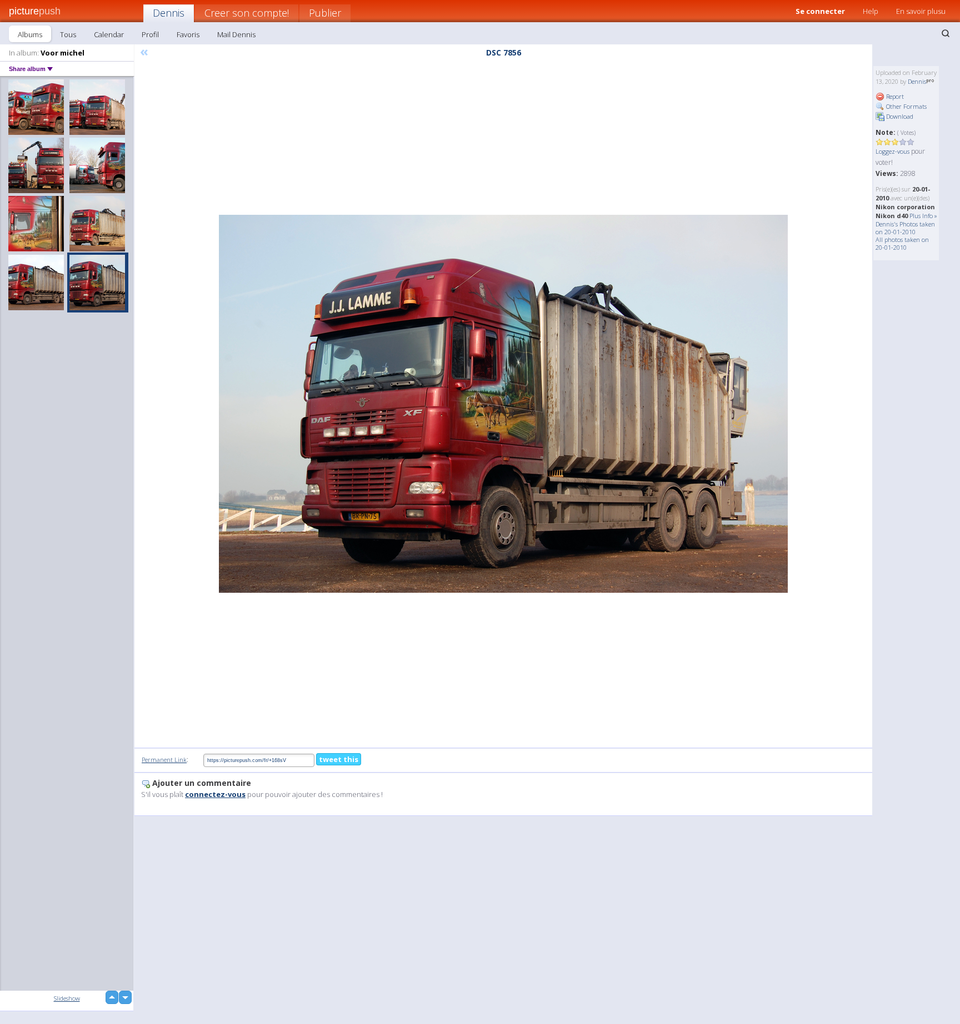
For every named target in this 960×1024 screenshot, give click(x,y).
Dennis (168, 12)
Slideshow (67, 998)
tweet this (338, 759)
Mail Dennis (236, 34)
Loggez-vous (892, 151)
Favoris (188, 34)
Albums (30, 34)
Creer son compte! (246, 12)
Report (894, 96)
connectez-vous (215, 794)
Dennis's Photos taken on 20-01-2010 (905, 228)
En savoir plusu (921, 11)
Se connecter (820, 11)
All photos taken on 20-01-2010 (902, 243)
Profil (150, 34)
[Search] (945, 33)
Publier (325, 12)
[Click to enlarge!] (503, 404)
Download (898, 116)
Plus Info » (923, 215)
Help (870, 11)
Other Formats (905, 106)
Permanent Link (164, 759)
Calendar (109, 34)
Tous (68, 34)
